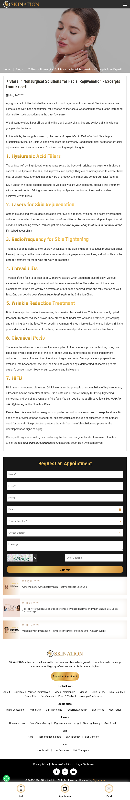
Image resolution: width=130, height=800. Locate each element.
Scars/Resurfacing (40, 723)
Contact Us (30, 696)
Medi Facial (115, 709)
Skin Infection (73, 736)
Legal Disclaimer (85, 764)
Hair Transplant (81, 750)
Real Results (116, 692)
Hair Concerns (61, 750)
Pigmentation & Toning (66, 723)
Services (19, 692)
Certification (47, 696)
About (6, 692)
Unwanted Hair (17, 723)
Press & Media (66, 696)
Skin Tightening (54, 709)
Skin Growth (110, 723)
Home (6, 69)
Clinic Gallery (98, 692)
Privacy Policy (40, 764)
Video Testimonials (65, 692)
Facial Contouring (15, 709)
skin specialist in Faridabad (76, 136)
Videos (83, 692)
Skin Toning (98, 709)
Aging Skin (35, 709)
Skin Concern (92, 736)
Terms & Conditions (62, 764)
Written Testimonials (39, 692)
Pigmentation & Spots (49, 736)
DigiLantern (99, 780)
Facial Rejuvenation (77, 709)
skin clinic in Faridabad (37, 442)
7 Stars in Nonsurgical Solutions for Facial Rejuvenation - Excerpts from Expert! (75, 69)
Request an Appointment (65, 676)
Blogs (19, 69)
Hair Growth (43, 750)
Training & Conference (90, 696)
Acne (30, 736)
